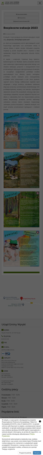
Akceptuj (37, 453)
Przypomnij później (25, 453)
